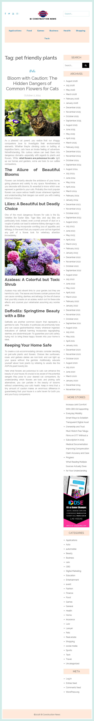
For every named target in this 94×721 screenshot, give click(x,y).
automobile (71, 549)
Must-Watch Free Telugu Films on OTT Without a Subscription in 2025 (77, 435)
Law (68, 624)
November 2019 (73, 389)
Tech (47, 38)
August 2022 (71, 275)
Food (29, 31)
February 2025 (72, 147)
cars (68, 562)
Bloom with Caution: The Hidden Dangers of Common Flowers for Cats (32, 83)
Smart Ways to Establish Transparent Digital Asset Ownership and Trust (77, 422)
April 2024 (70, 187)
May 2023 (70, 235)
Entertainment (72, 580)
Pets (32, 71)
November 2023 (73, 209)
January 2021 (72, 345)
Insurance (70, 619)
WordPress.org (72, 692)
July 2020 (70, 367)
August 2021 (71, 328)
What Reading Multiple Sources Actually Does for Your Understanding (76, 466)
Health (67, 31)
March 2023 (71, 244)
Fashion (69, 588)
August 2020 (72, 363)
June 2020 (70, 372)
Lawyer (69, 628)
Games (40, 31)
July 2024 (70, 173)
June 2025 (70, 129)
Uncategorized (72, 663)
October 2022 (72, 266)
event (68, 584)
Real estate (71, 637)
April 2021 (70, 341)
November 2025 (73, 112)
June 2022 (70, 284)
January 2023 (72, 253)
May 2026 (70, 90)
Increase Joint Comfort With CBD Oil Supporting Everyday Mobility (77, 409)
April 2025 (70, 138)
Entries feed (71, 683)
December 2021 (73, 310)
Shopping (80, 31)
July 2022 (70, 279)
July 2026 (70, 85)
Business (54, 31)
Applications (15, 31)
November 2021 (73, 314)
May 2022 (70, 288)
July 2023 (70, 226)
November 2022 (73, 262)
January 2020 (72, 380)
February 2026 (72, 99)
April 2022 (70, 292)
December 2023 (73, 204)
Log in (69, 679)
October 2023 (72, 213)
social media (71, 646)
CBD (68, 566)
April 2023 (70, 239)
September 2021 (73, 323)
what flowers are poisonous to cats (37, 158)
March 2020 (71, 376)
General (69, 606)
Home (69, 615)
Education (70, 575)
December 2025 (73, 107)
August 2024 (72, 169)
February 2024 (72, 195)
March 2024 (71, 191)
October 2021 (72, 319)
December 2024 (73, 151)
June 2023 (70, 231)
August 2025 (71, 125)
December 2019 (73, 385)
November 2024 (73, 156)
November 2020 (73, 354)
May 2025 (70, 134)
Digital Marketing (73, 571)
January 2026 (72, 103)
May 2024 (70, 182)
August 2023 (71, 222)
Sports (69, 650)
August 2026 (72, 81)
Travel (69, 659)
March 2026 (71, 94)
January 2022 (72, 306)
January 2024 (72, 200)
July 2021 (70, 332)
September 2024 (73, 165)
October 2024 (72, 160)
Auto (68, 544)
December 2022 (73, 257)
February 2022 (72, 301)
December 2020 (73, 350)
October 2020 (72, 358)
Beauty (69, 553)
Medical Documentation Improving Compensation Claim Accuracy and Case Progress (77, 451)
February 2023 (72, 248)
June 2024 (70, 178)
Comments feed (73, 687)
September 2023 (73, 217)
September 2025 (73, 121)
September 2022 (73, 270)
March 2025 (71, 143)
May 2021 (70, 336)
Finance (69, 593)
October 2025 (72, 116)
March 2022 (71, 297)
